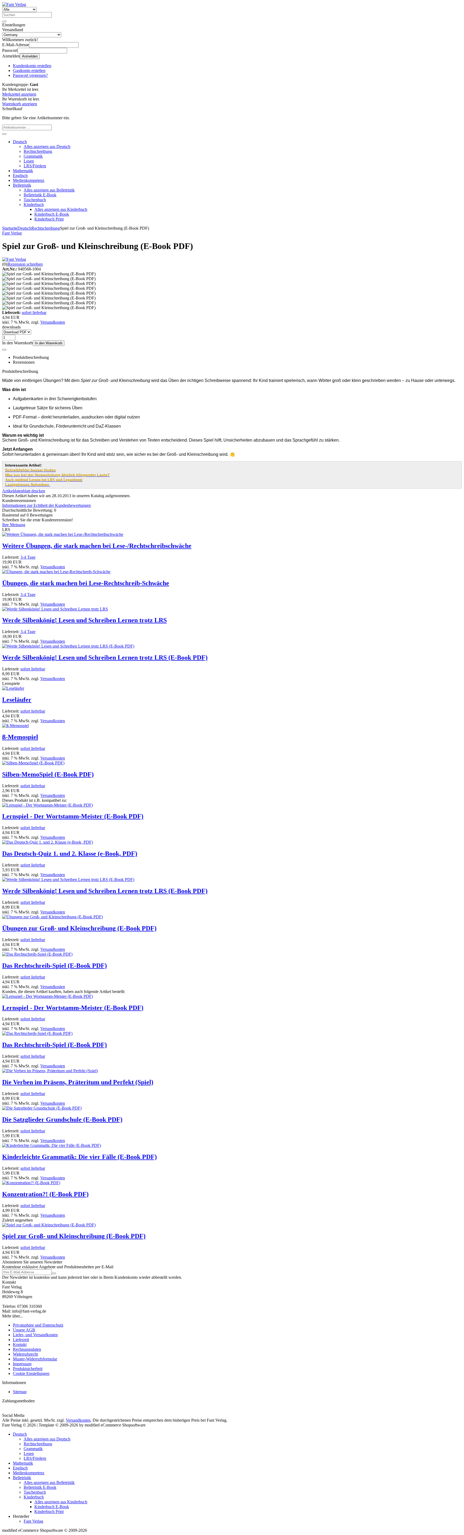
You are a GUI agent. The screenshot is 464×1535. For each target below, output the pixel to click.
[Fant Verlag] (14, 259)
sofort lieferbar (34, 312)
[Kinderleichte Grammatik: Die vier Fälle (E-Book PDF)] (51, 1145)
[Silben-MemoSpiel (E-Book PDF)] (33, 763)
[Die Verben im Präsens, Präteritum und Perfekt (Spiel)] (50, 1070)
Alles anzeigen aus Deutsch (47, 146)
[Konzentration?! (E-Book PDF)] (31, 1182)
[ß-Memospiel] (15, 725)
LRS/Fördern (35, 166)
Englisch (20, 175)
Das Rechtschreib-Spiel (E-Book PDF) (54, 965)
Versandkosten (52, 322)
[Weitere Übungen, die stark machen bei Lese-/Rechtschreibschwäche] (62, 534)
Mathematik (23, 170)
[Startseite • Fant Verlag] (14, 4)
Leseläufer (16, 699)
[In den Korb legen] (4, 134)
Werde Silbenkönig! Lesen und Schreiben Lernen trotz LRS (84, 620)
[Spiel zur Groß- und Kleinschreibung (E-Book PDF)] (49, 1225)
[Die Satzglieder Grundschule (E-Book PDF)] (42, 1108)
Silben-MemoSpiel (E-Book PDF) (48, 774)
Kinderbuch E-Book (51, 214)
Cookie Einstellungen (31, 1373)
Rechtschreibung (38, 151)
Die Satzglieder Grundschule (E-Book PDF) (62, 1119)
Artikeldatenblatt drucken (23, 491)
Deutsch (20, 141)
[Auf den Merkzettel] (4, 350)
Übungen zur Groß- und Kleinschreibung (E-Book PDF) (79, 928)
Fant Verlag (33, 1521)
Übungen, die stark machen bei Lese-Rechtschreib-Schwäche (85, 583)
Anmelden (30, 56)
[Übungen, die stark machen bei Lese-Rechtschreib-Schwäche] (56, 571)
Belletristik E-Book (40, 195)
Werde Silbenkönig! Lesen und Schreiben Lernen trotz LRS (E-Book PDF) (105, 657)
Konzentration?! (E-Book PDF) (45, 1194)
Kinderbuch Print (49, 219)
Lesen (29, 161)
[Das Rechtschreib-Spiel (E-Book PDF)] (37, 954)
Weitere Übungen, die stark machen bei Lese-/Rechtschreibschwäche (96, 545)
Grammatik (33, 156)
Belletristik (22, 185)
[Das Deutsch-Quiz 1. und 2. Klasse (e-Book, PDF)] (47, 842)
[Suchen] (4, 21)
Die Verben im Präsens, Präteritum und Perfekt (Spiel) (77, 1082)
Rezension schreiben (25, 264)
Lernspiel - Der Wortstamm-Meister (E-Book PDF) (72, 816)
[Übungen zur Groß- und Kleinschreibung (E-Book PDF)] (52, 917)
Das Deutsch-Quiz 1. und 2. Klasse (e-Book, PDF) (69, 853)
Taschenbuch (35, 199)
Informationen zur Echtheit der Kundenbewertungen (46, 505)
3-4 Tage (27, 557)
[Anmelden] (54, 1273)
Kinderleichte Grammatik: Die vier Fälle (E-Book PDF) (79, 1156)
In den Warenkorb (48, 343)
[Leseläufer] (13, 688)
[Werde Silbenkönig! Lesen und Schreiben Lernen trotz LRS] (55, 609)
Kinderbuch (34, 204)
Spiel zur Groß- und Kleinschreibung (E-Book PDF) (74, 1236)
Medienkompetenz (28, 180)
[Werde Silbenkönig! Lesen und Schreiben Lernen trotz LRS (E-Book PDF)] (68, 646)
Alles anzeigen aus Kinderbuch (60, 209)
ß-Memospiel (20, 737)
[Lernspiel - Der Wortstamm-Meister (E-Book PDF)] (47, 805)
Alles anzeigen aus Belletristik (49, 190)
